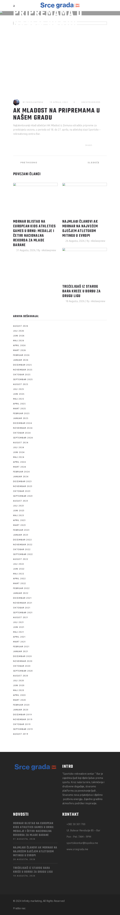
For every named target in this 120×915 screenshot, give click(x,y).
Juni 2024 (19, 452)
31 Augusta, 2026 (25, 250)
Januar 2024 (20, 477)
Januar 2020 (20, 710)
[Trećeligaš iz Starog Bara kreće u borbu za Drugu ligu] (84, 264)
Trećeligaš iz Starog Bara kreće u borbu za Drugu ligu (81, 291)
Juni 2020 (19, 685)
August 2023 (20, 501)
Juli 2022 (18, 564)
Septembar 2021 (23, 613)
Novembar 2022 (22, 545)
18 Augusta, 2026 (75, 301)
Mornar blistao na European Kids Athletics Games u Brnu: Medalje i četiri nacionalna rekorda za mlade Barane (34, 233)
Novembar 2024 (22, 428)
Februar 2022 (21, 588)
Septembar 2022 (23, 554)
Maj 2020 (18, 690)
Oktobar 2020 (22, 666)
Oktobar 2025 (22, 375)
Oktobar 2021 (22, 608)
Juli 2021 (18, 622)
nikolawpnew (34, 102)
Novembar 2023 (22, 486)
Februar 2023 (21, 530)
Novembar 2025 (22, 370)
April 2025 (19, 404)
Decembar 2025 (22, 365)
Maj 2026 (18, 341)
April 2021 (19, 637)
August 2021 (20, 617)
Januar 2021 (20, 651)
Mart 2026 (19, 350)
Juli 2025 (18, 389)
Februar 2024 (21, 472)
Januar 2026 (20, 360)
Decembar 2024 (22, 423)
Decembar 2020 (22, 656)
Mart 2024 (19, 467)
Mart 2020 (19, 700)
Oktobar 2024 (22, 433)
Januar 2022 (20, 593)
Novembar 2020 (22, 661)
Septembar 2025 (23, 379)
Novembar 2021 (22, 603)
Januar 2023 (20, 535)
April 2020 (19, 695)
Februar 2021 (21, 647)
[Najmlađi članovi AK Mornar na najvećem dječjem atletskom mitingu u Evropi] (84, 199)
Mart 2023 (19, 525)
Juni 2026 (19, 336)
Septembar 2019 (23, 729)
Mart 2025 (19, 409)
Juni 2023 (19, 511)
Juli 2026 (18, 331)
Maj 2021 (18, 632)
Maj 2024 (18, 457)
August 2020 (20, 676)
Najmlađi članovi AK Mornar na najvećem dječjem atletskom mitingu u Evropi (80, 229)
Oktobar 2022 (22, 549)
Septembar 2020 (23, 671)
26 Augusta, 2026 (75, 240)
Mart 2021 (19, 642)
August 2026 (20, 326)
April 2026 (19, 345)
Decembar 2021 (22, 598)
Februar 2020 (21, 705)
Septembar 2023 (23, 496)
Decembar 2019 (22, 715)
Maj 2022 (18, 574)
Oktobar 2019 (22, 724)
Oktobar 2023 (22, 491)
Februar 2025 (21, 413)
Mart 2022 (19, 583)
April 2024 (19, 462)
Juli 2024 (18, 447)
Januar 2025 (20, 418)
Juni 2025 (19, 394)
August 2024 (20, 443)
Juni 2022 (19, 569)
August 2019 (20, 734)
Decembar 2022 (22, 540)
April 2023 (19, 520)
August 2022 (20, 559)
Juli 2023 (18, 506)
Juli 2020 (18, 681)
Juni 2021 (19, 627)
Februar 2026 (21, 355)
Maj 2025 (18, 399)
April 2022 (19, 579)
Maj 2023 (18, 515)
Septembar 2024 (23, 438)
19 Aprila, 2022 (59, 102)
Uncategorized (90, 102)
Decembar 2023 (22, 481)
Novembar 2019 (22, 719)
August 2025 (20, 384)
